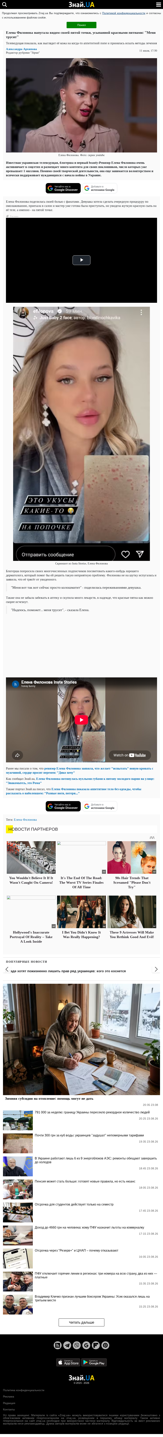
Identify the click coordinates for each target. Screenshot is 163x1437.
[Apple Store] (68, 1362)
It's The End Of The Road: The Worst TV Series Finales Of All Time (81, 882)
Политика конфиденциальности (23, 1390)
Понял (81, 25)
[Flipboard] (96, 1345)
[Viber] (77, 1345)
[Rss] (58, 1345)
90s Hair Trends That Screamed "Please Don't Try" (131, 882)
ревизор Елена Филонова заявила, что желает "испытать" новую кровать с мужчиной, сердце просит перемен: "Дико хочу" (79, 770)
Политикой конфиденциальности (123, 13)
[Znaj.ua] (81, 4)
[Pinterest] (105, 1345)
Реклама (8, 1396)
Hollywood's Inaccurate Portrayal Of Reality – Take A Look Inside (31, 937)
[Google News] (86, 1345)
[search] (4, 4)
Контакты (9, 1409)
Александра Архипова (21, 48)
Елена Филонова (25, 819)
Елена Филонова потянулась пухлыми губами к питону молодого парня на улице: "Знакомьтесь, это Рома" (80, 780)
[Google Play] (94, 1362)
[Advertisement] (81, 645)
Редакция (9, 1403)
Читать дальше (81, 1322)
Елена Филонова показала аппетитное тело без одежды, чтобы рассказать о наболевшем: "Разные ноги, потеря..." (73, 791)
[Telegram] (67, 1345)
